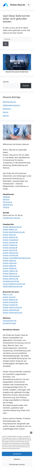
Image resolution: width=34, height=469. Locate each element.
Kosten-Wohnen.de (10, 279)
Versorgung (7, 202)
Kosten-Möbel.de (10, 268)
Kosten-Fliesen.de (10, 245)
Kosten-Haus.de (17, 5)
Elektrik (6, 116)
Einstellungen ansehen (17, 464)
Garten (5, 112)
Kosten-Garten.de (10, 250)
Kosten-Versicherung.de (12, 313)
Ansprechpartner (10, 321)
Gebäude (6, 197)
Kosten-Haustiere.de (11, 310)
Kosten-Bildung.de (10, 300)
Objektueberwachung (11, 105)
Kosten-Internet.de (10, 255)
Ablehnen (17, 459)
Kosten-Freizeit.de (10, 305)
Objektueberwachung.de (12, 286)
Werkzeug (7, 109)
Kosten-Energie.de (10, 302)
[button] (31, 433)
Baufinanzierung (9, 102)
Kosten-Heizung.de (10, 253)
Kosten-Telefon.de (10, 271)
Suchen (6, 82)
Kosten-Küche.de (10, 263)
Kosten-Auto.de (9, 297)
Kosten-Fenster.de (10, 242)
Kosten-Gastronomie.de (12, 307)
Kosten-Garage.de (10, 248)
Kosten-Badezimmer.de (12, 227)
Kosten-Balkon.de (10, 229)
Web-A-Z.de (7, 294)
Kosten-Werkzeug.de (11, 276)
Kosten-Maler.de (9, 266)
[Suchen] (5, 43)
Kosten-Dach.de (9, 235)
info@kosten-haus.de (11, 218)
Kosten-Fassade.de (10, 240)
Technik (6, 207)
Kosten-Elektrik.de (10, 237)
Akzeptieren (17, 454)
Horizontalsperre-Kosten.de (14, 284)
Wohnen (6, 199)
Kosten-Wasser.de (10, 273)
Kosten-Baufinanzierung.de (14, 232)
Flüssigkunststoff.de (11, 281)
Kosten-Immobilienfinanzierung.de (16, 258)
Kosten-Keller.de (9, 261)
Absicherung (8, 205)
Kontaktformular (9, 323)
